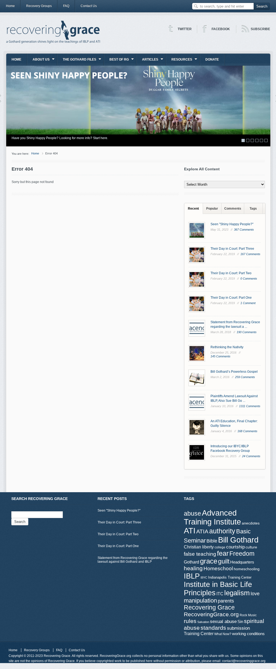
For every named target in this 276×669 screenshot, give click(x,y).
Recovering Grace (209, 607)
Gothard (191, 562)
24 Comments (251, 456)
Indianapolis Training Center (229, 577)
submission (238, 628)
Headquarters (242, 562)
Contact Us (89, 6)
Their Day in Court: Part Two (231, 273)
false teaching (200, 554)
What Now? (222, 634)
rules (190, 621)
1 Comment (248, 303)
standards (213, 628)
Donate (212, 59)
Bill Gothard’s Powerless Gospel (234, 372)
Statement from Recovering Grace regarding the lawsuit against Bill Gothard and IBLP (133, 560)
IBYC (204, 577)
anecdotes (251, 523)
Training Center (198, 633)
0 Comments (248, 278)
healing (193, 568)
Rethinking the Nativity (227, 347)
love (255, 593)
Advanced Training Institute (212, 517)
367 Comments (244, 229)
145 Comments (220, 356)
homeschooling (247, 569)
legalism (237, 593)
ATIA (202, 531)
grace (208, 561)
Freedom (241, 553)
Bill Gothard (238, 539)
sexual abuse (223, 621)
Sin (240, 621)
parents (226, 601)
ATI (189, 530)
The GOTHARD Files (76, 61)
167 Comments (250, 254)
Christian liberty (199, 546)
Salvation (203, 622)
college (220, 547)
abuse (192, 513)
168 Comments (247, 431)
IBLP (192, 576)
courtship (235, 547)
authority (222, 531)
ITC (219, 593)
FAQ (66, 6)
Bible (211, 541)
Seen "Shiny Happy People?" (232, 224)
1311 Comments (249, 406)
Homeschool (218, 568)
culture (251, 547)
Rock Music (248, 615)
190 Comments (247, 332)
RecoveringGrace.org (211, 614)
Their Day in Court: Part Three (232, 249)
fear (223, 553)
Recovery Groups (39, 6)
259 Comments (245, 377)
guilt (223, 561)
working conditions (248, 634)
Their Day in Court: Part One (231, 298)
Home (10, 6)
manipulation (200, 600)
